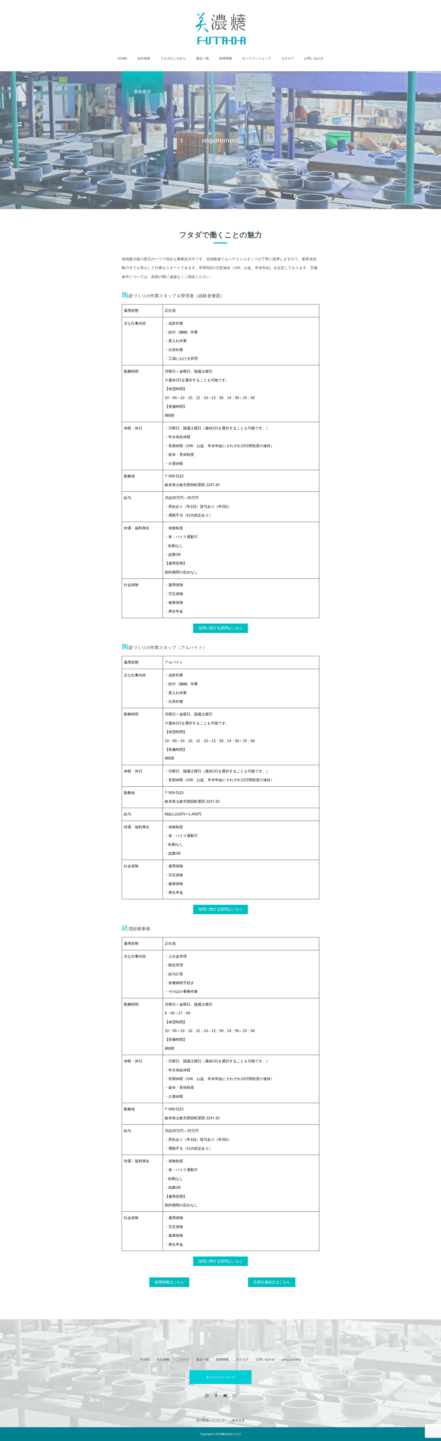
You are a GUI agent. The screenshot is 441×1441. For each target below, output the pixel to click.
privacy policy (291, 1359)
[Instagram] (206, 1395)
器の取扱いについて (210, 1420)
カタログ (287, 58)
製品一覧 (202, 58)
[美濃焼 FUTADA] (220, 28)
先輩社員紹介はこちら (271, 1282)
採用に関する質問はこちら (220, 628)
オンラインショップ (256, 58)
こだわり (182, 1359)
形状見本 (238, 1420)
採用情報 (225, 58)
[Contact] (234, 1395)
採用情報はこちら (169, 1282)
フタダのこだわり (173, 58)
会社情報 (143, 58)
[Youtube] (225, 1395)
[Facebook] (216, 1395)
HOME (122, 58)
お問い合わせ (313, 58)
